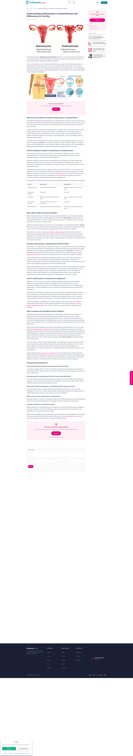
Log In (48, 656)
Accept (9, 748)
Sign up (104, 2)
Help (63, 652)
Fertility (34, 8)
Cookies (63, 667)
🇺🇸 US (90, 675)
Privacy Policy (10, 753)
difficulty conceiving (61, 173)
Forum (48, 660)
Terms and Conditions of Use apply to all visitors (21, 753)
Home (28, 8)
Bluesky (78, 660)
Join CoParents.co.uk (68, 416)
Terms (63, 664)
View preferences (23, 748)
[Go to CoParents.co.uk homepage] (36, 3)
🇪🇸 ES (105, 675)
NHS (37, 140)
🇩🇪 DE (97, 675)
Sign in (97, 2)
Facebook (78, 652)
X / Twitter (78, 656)
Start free (56, 109)
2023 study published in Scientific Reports (54, 232)
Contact (63, 656)
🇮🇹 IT (101, 675)
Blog (31, 8)
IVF (33, 268)
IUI (72, 344)
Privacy (63, 660)
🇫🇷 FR (94, 675)
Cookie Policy (5, 753)
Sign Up (49, 652)
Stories (48, 667)
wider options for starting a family (49, 353)
